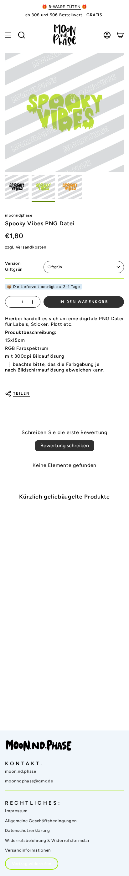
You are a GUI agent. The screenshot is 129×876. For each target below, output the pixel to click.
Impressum (16, 810)
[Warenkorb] (120, 35)
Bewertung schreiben (64, 445)
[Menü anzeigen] (8, 35)
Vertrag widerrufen (31, 863)
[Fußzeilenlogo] (38, 745)
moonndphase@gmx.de (29, 781)
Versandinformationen (28, 850)
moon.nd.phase (20, 771)
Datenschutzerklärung (27, 830)
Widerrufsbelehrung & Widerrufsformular (47, 840)
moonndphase (18, 215)
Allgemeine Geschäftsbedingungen (40, 820)
